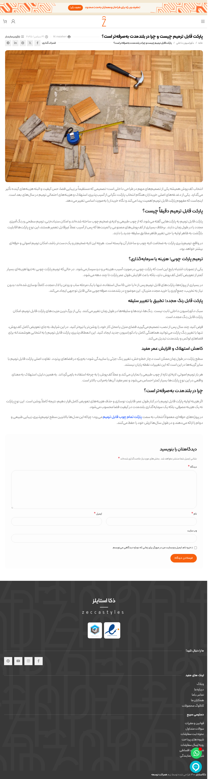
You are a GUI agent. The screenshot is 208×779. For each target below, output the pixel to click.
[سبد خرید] (5, 21)
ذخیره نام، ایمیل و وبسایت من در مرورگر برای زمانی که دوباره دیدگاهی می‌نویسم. (152, 548)
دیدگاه (192, 467)
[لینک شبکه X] (30, 43)
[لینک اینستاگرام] (28, 661)
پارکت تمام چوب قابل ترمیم (122, 417)
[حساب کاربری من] (13, 21)
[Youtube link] (18, 661)
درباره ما (199, 689)
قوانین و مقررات (194, 723)
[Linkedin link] (15, 43)
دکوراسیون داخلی (185, 43)
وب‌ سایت (192, 531)
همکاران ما (197, 700)
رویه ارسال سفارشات (192, 745)
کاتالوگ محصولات (193, 705)
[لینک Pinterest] (23, 43)
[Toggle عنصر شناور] (196, 753)
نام (194, 514)
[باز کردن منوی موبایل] (203, 21)
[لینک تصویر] (112, 630)
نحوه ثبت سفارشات (192, 734)
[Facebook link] (37, 43)
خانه (200, 43)
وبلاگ (200, 684)
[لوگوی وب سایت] (104, 21)
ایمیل (98, 514)
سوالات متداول (194, 728)
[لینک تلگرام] (8, 43)
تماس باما (198, 694)
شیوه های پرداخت (193, 739)
